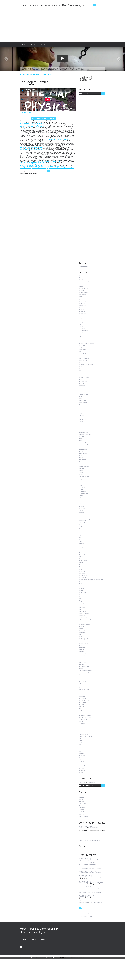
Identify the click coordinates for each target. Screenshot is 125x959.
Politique (81, 645)
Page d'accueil (36, 74)
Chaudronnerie (83, 360)
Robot (80, 677)
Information (82, 517)
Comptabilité (82, 387)
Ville (80, 751)
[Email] (94, 4)
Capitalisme (82, 345)
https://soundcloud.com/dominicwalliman (33, 129)
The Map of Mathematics (26, 74)
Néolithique (82, 603)
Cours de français (83, 394)
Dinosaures (82, 415)
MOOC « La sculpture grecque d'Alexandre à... (91, 892)
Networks (81, 605)
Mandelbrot (82, 571)
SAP (80, 687)
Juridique (81, 541)
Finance (81, 470)
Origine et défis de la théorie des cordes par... (91, 877)
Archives (33, 44)
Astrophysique (83, 313)
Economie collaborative (85, 434)
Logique (81, 558)
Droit (80, 423)
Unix (80, 738)
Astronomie (82, 311)
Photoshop (82, 632)
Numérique (82, 615)
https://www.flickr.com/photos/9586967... (32, 126)
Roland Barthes (83, 679)
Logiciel (81, 556)
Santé (80, 685)
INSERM (81, 526)
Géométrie (81, 474)
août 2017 (81, 805)
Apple (80, 296)
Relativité (81, 664)
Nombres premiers (84, 613)
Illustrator (81, 506)
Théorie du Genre (83, 723)
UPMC (80, 740)
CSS (80, 404)
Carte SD (81, 347)
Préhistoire (82, 649)
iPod (80, 533)
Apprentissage (83, 301)
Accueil (24, 44)
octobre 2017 (82, 801)
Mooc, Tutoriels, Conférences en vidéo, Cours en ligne (52, 5)
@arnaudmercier (83, 266)
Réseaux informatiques (85, 673)
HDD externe (82, 487)
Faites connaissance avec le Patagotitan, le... (90, 902)
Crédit (80, 398)
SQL (80, 709)
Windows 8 (82, 768)
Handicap (81, 483)
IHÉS (80, 504)
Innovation (82, 522)
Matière (81, 584)
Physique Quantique (84, 639)
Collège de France (83, 381)
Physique (41, 171)
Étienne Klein (82, 459)
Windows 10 (82, 764)
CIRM (80, 366)
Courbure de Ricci (83, 392)
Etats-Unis (81, 457)
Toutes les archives (83, 816)
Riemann (81, 675)
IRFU (80, 537)
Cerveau (81, 356)
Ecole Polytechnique (84, 428)
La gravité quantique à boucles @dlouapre (90, 860)
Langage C (81, 545)
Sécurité (81, 694)
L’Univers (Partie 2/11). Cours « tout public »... (91, 868)
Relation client (82, 662)
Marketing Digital (83, 577)
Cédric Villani (82, 354)
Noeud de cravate (83, 611)
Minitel (80, 594)
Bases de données (84, 320)
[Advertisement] (55, 30)
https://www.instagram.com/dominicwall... (33, 168)
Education (81, 436)
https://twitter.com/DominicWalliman (52, 166)
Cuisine (81, 407)
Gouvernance (82, 481)
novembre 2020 (83, 795)
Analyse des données (84, 282)
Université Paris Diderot (85, 736)
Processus (81, 651)
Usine (80, 742)
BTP (80, 337)
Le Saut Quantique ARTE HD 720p (92, 828)
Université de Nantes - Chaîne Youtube (89, 840)
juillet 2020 (82, 797)
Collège (81, 379)
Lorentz (81, 562)
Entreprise (81, 451)
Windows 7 (82, 766)
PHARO (81, 628)
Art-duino (81, 307)
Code (80, 373)
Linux (80, 552)
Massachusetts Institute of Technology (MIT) (91, 579)
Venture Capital (83, 747)
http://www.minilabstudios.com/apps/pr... (33, 165)
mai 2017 (81, 810)
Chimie (80, 362)
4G (79, 275)
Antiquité (81, 290)
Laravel (81, 548)
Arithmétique (82, 305)
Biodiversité (82, 328)
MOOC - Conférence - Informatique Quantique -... (92, 888)
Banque (81, 318)
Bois (80, 335)
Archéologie (82, 303)
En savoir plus (81, 957)
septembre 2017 (83, 803)
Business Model (83, 339)
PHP (80, 634)
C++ (80, 341)
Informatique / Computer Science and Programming (89, 519)
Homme (81, 495)
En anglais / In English (85, 442)
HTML (80, 498)
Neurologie (82, 607)
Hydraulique (82, 502)
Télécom (81, 721)
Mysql (80, 601)
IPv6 (80, 535)
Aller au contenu (5, 1)
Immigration (82, 508)
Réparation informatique (85, 670)
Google (81, 479)
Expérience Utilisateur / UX (86, 466)
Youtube (81, 772)
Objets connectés (83, 617)
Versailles (81, 749)
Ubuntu (81, 732)
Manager (81, 569)
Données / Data (83, 419)
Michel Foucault (83, 592)
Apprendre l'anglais (84, 299)
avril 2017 (81, 812)
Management (82, 567)
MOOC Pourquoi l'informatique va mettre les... (91, 882)
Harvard (81, 485)
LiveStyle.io (82, 554)
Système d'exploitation (85, 717)
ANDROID (81, 284)
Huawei (81, 500)
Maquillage (82, 573)
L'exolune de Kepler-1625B (86, 896)
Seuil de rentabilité (84, 700)
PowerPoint (82, 647)
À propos (43, 44)
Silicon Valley (82, 702)
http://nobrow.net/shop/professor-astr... (49, 161)
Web (80, 757)
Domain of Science (25, 113)
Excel (80, 464)
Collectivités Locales (84, 377)
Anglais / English (83, 288)
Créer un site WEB (84, 400)
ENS (80, 447)
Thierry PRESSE (83, 827)
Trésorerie (82, 728)
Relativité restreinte (84, 666)
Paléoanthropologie (84, 624)
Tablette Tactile (83, 719)
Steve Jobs (81, 713)
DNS (80, 417)
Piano (80, 641)
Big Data (81, 322)
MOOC (80, 598)
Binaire (81, 326)
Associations (82, 309)
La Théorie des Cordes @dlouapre (88, 864)
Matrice (81, 586)
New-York (81, 609)
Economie (81, 430)
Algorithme (82, 280)
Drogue (81, 421)
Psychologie (82, 656)
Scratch (81, 692)
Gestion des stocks (84, 476)
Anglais (81, 286)
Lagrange (81, 543)
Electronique (82, 440)
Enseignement (83, 449)
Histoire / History (83, 491)
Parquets (81, 626)
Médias (81, 590)
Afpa (80, 277)
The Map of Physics (34, 82)
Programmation (83, 653)
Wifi (80, 759)
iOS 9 (80, 529)
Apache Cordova (83, 292)
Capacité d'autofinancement (86, 343)
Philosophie (82, 630)
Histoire (81, 489)
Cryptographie (83, 402)
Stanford (81, 711)
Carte (82, 846)
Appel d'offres (82, 294)
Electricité (81, 438)
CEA (80, 352)
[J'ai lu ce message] (123, 957)
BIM (80, 324)
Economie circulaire (84, 432)
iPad (80, 531)
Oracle (80, 622)
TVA (80, 730)
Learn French (82, 550)
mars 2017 (81, 814)
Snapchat (81, 704)
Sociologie (81, 706)
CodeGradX (82, 375)
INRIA (80, 524)
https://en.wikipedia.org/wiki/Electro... (32, 147)
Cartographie (82, 349)
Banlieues (81, 315)
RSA (80, 683)
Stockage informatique (85, 715)
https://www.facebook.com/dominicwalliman (60, 168)
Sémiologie (82, 696)
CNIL (80, 370)
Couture (81, 396)
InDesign (81, 512)
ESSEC (80, 455)
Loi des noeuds (83, 560)
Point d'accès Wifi (83, 643)
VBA (80, 744)
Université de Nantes (84, 734)
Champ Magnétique (84, 358)
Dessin (80, 413)
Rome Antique (82, 681)
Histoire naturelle (83, 493)
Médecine (81, 588)
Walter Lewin (82, 755)
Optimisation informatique (86, 620)
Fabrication (82, 468)
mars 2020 (81, 799)
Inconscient (82, 510)
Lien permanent (25, 171)
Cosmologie (82, 390)
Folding (81, 472)
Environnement (83, 453)
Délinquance (82, 411)
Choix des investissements (86, 364)
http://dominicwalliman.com (31, 166)
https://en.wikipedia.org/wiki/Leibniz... (61, 139)
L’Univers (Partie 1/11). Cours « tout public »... (91, 872)
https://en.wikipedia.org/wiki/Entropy (31, 149)
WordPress (82, 770)
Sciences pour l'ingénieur (85, 689)
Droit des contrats (84, 426)
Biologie (81, 332)
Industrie (81, 514)
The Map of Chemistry (47, 74)
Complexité (82, 385)
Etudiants (81, 462)
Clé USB (81, 368)
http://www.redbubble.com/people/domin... (33, 123)
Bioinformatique (83, 330)
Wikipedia (81, 761)
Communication (83, 383)
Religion (81, 668)
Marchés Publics (83, 575)
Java (80, 539)
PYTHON (81, 660)
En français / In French (85, 445)
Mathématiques (83, 582)
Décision (81, 409)
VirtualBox (81, 753)
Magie (80, 565)
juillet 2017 (82, 807)
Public (80, 658)
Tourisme (81, 725)
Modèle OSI (82, 596)
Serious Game (82, 698)
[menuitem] (24, 44)
